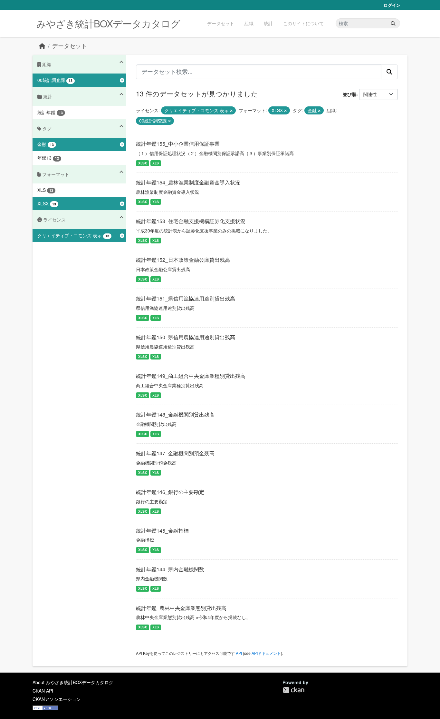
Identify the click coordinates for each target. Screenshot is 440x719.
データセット (220, 23)
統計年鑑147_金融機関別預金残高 (175, 453)
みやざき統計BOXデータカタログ (108, 23)
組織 (248, 23)
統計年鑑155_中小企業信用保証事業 (178, 143)
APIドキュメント (266, 653)
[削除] (231, 110)
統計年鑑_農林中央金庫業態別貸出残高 (181, 608)
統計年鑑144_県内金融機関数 (170, 569)
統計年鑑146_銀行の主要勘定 (170, 492)
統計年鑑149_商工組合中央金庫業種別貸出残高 (190, 375)
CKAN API (43, 690)
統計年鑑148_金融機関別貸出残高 (175, 414)
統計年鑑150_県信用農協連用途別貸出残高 (185, 337)
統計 (268, 23)
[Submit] (393, 23)
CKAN (293, 689)
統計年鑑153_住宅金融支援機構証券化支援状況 (190, 221)
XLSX (142, 163)
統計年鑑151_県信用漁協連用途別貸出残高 (185, 298)
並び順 (349, 94)
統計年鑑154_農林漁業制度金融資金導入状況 (188, 182)
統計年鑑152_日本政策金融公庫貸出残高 (183, 259)
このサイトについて (303, 23)
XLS (155, 163)
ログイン (392, 5)
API (239, 653)
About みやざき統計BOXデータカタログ (73, 682)
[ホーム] (42, 46)
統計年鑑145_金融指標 (162, 530)
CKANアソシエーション (57, 699)
